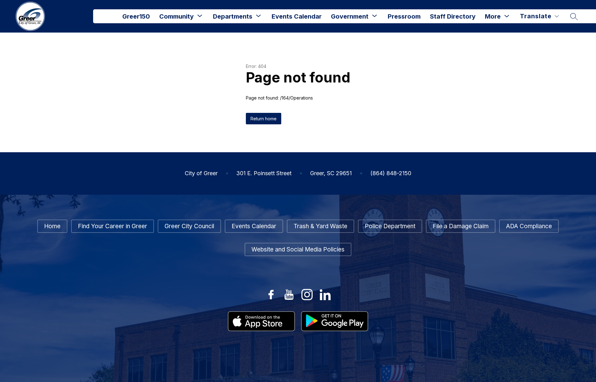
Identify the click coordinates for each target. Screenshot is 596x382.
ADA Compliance (529, 226)
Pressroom (404, 16)
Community (176, 16)
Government (349, 16)
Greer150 (136, 16)
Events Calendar (297, 16)
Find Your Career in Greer (112, 226)
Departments (232, 16)
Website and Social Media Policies (298, 249)
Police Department (390, 226)
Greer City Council (189, 226)
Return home (264, 118)
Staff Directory (453, 16)
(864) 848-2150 (390, 173)
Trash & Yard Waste (320, 226)
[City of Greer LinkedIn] (325, 294)
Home (52, 226)
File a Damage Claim (461, 226)
